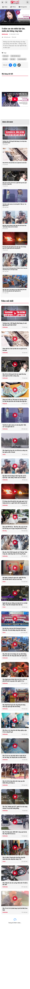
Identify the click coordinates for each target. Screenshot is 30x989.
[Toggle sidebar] (6, 2)
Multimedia (5, 34)
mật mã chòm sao (15, 56)
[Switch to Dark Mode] (2, 2)
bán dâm (5, 59)
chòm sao (5, 56)
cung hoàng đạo (22, 59)
